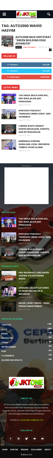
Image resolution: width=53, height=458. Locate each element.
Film (3, 351)
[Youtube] (42, 439)
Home (5, 449)
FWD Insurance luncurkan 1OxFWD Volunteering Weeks (34, 275)
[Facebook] (11, 439)
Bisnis (4, 333)
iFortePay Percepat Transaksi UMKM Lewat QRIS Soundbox (35, 113)
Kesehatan (7, 338)
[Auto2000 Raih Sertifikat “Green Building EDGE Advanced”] (7, 41)
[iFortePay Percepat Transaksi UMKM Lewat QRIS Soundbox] (8, 114)
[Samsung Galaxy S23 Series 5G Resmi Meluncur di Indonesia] (8, 291)
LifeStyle (6, 324)
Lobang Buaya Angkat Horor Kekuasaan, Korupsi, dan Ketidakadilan (34, 128)
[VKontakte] (34, 439)
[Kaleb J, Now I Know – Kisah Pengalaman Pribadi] (8, 306)
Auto (18, 47)
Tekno (4, 342)
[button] (49, 14)
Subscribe (44, 77)
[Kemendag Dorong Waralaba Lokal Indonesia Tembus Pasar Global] (8, 145)
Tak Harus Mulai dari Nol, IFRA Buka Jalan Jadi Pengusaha (34, 98)
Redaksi (24, 449)
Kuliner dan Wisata (11, 360)
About (48, 449)
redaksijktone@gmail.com (31, 420)
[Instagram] (18, 439)
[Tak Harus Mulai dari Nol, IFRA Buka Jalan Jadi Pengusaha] (8, 99)
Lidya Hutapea (29, 47)
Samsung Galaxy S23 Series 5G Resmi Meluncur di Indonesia (34, 290)
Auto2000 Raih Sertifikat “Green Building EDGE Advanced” (33, 40)
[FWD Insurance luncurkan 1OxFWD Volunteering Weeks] (8, 276)
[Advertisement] (26, 5)
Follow (46, 65)
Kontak (14, 449)
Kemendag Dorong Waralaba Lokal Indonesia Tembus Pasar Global (34, 144)
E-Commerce (7, 355)
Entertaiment (8, 346)
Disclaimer (36, 449)
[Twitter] (26, 439)
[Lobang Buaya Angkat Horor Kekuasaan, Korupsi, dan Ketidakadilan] (8, 129)
